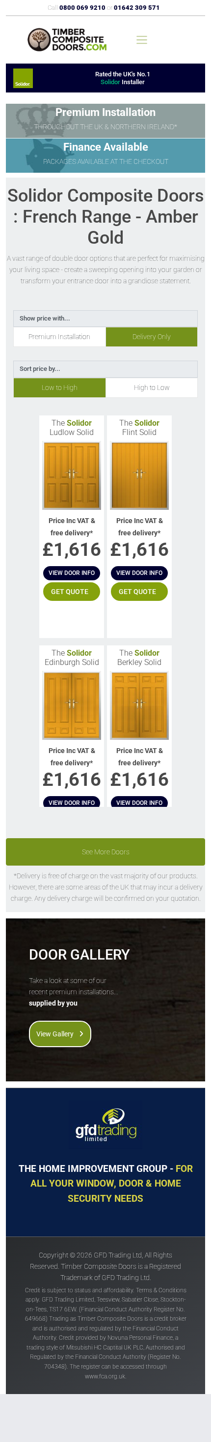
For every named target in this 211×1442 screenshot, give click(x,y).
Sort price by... (40, 368)
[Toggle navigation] (141, 39)
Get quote (69, 591)
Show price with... (45, 318)
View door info (72, 573)
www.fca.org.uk (105, 1376)
